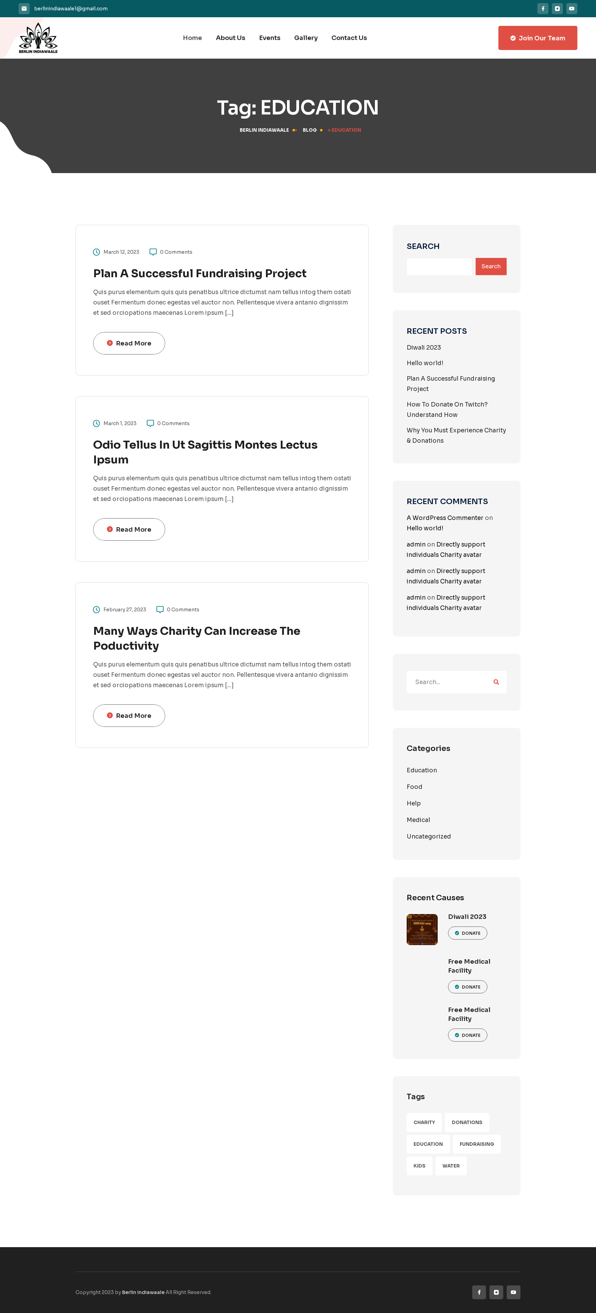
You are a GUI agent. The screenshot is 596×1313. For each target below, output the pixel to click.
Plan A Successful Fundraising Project (200, 273)
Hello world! (425, 363)
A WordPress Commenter (445, 518)
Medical (418, 820)
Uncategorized (429, 836)
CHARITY (424, 1122)
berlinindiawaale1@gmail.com (71, 9)
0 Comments (176, 252)
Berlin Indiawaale (143, 1292)
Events (269, 37)
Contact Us (349, 37)
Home (192, 37)
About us (230, 37)
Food (415, 787)
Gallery (306, 37)
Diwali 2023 (424, 347)
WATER (451, 1166)
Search (423, 246)
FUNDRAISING (477, 1144)
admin (416, 544)
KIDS (420, 1166)
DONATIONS (467, 1122)
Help (414, 803)
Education (422, 770)
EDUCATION (428, 1144)
